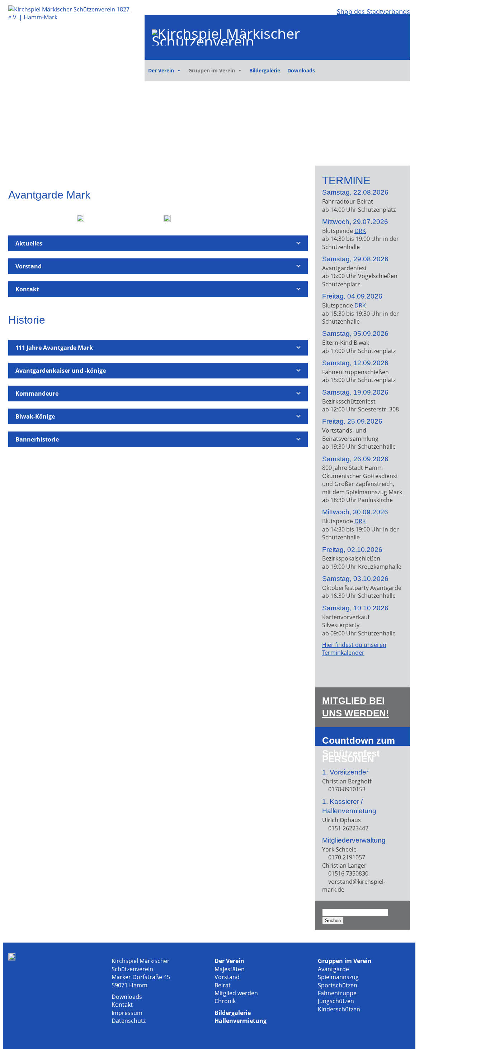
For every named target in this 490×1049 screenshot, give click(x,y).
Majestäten (230, 969)
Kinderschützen (339, 1009)
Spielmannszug (338, 977)
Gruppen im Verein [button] (211, 70)
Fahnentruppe (337, 993)
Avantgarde (333, 969)
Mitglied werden (236, 993)
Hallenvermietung (241, 1021)
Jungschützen (336, 1001)
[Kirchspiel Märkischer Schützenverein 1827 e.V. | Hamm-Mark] (72, 17)
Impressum (127, 1013)
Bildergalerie (264, 70)
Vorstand (227, 977)
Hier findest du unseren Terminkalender (354, 649)
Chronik (225, 1001)
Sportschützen (337, 985)
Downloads (301, 70)
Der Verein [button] (161, 70)
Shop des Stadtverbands (373, 11)
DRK (360, 231)
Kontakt (122, 1005)
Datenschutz (129, 1021)
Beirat (223, 985)
